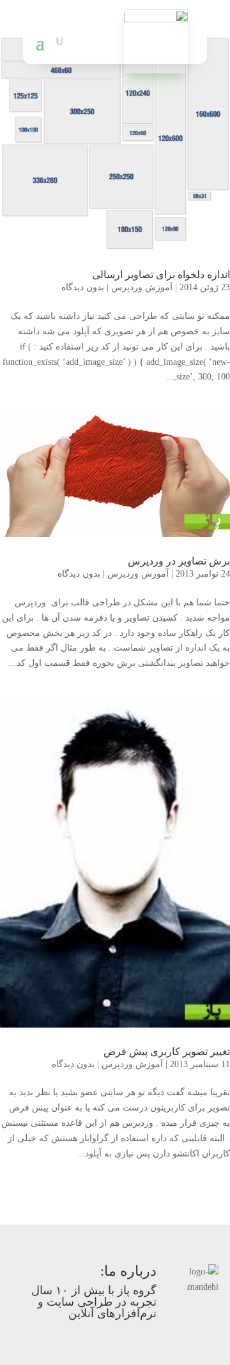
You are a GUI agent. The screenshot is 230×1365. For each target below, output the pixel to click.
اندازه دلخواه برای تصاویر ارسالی (161, 274)
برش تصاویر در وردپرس (179, 561)
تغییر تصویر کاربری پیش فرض (166, 1051)
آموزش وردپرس (141, 287)
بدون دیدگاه (82, 287)
